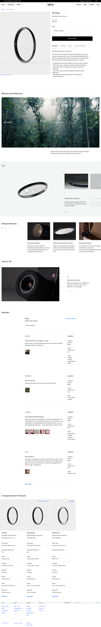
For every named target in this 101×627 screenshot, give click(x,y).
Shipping (29, 608)
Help (85, 4)
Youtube (41, 608)
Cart (98, 4)
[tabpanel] (71, 64)
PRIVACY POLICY (18, 623)
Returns (29, 610)
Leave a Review (71, 318)
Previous (12, 43)
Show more (28, 484)
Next (38, 43)
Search (79, 4)
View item (4, 596)
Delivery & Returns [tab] (80, 46)
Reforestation (18, 608)
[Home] (50, 4)
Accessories (5, 610)
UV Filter (4, 533)
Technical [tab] (63, 46)
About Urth (17, 606)
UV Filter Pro (56, 533)
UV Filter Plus (31, 533)
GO (97, 602)
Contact (29, 606)
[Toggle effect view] (53, 527)
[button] (27, 352)
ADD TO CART (72, 38)
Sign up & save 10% (85, 1)
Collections (10, 4)
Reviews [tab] (5, 313)
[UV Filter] (12, 515)
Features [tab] (55, 46)
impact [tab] (70, 46)
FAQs (28, 615)
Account (91, 4)
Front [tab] (3, 165)
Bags (3, 608)
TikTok (40, 610)
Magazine (16, 610)
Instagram (41, 606)
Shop (3, 4)
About (19, 4)
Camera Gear (5, 606)
